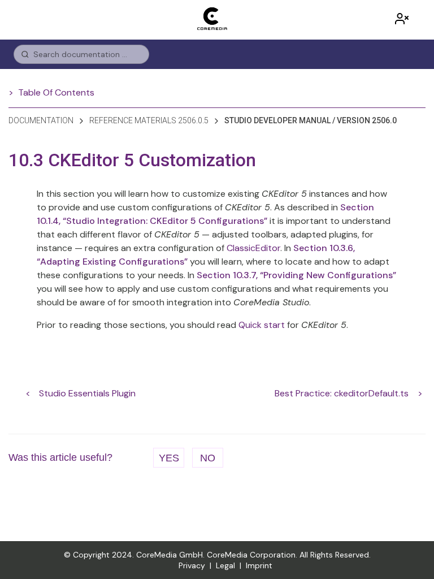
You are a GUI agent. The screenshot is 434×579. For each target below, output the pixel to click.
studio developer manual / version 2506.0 (310, 120)
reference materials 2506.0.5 (149, 120)
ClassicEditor (253, 248)
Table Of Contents (56, 92)
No (207, 458)
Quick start (261, 325)
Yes (169, 458)
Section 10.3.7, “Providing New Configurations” (296, 275)
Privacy (192, 565)
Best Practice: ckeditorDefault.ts (342, 393)
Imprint (259, 565)
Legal (225, 565)
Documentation (40, 120)
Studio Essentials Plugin (87, 393)
